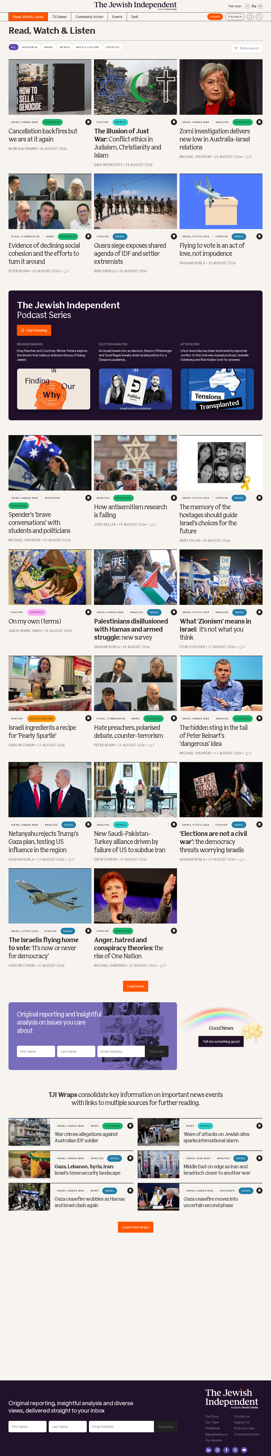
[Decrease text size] (247, 6)
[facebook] (226, 1450)
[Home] (135, 7)
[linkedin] (208, 1450)
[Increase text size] (260, 6)
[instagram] (217, 1450)
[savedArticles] (250, 16)
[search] (259, 16)
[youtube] (244, 1450)
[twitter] (235, 1450)
